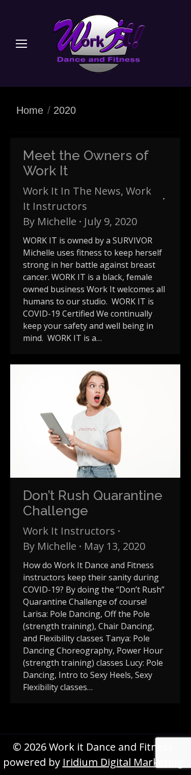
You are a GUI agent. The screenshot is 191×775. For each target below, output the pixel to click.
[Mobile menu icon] (21, 44)
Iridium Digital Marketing (123, 762)
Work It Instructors (69, 531)
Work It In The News (72, 191)
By (49, 221)
